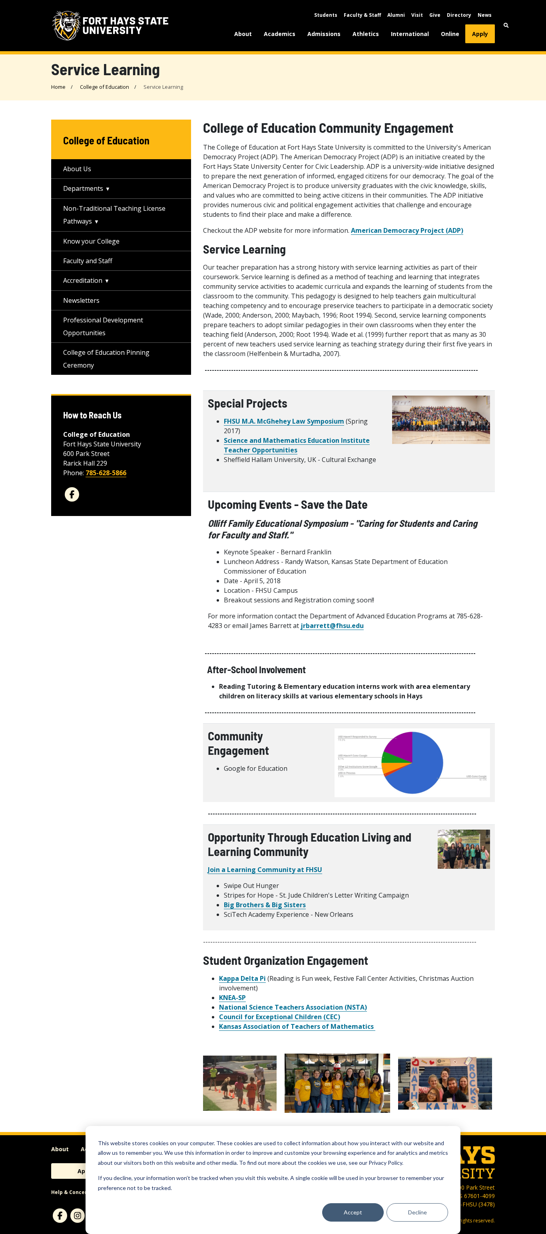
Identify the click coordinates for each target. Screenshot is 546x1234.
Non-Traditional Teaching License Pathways (114, 215)
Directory (459, 15)
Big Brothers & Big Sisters (265, 904)
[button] (506, 25)
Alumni (396, 15)
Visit (417, 15)
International (410, 34)
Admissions (324, 34)
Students (325, 15)
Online (450, 34)
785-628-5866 (106, 472)
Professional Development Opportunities (103, 326)
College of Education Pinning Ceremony (106, 359)
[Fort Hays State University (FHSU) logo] (110, 25)
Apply (480, 34)
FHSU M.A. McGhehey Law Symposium (284, 421)
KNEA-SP (232, 997)
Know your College (91, 241)
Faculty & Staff (362, 15)
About (243, 34)
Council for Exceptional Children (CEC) (279, 1016)
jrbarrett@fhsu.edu (332, 625)
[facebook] (72, 494)
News (485, 15)
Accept (353, 1212)
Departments (83, 188)
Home (58, 86)
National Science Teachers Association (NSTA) (293, 1007)
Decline (417, 1212)
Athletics (366, 34)
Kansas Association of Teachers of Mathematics (297, 1026)
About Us (77, 168)
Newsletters (81, 300)
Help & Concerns (72, 1192)
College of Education (104, 86)
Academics (279, 34)
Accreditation (82, 280)
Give (434, 15)
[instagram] (77, 1215)
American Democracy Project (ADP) (407, 230)
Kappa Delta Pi (242, 978)
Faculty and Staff (87, 260)
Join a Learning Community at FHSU (265, 869)
